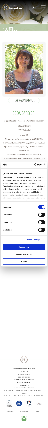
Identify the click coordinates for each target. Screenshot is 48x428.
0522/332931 (30, 380)
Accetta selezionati (24, 254)
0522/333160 (25, 385)
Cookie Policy (24, 411)
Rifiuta (24, 261)
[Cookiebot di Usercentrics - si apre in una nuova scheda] (34, 165)
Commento (9, 288)
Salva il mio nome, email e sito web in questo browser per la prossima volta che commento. (25, 324)
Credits (38, 411)
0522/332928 (20, 380)
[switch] (41, 215)
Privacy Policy (10, 411)
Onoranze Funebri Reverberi (24, 369)
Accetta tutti (24, 247)
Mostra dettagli (33, 240)
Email (6, 273)
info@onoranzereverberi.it (24, 382)
